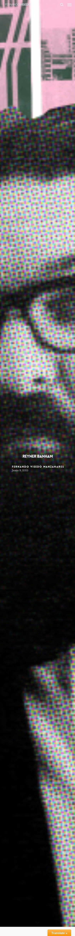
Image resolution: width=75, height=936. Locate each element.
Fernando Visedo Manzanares (38, 466)
